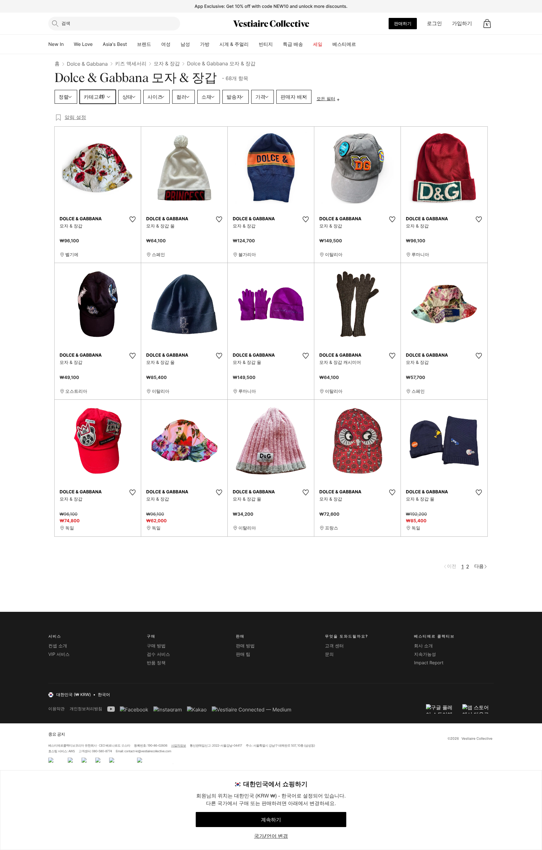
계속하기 (271, 819)
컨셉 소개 (57, 646)
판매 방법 (245, 646)
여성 (166, 44)
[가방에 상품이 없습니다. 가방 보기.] (487, 23)
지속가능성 (425, 654)
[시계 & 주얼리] (253, 44)
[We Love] (97, 44)
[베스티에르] (361, 44)
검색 (65, 23)
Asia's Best (115, 44)
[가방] (214, 44)
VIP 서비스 (59, 654)
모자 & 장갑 (167, 63)
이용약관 (56, 708)
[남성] (195, 44)
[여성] (175, 44)
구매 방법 (156, 646)
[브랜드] (156, 44)
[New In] (68, 44)
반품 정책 (156, 663)
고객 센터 (334, 646)
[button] (487, 23)
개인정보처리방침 (86, 708)
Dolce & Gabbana (87, 64)
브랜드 (144, 44)
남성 (185, 44)
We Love (83, 44)
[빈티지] (277, 44)
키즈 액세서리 (131, 63)
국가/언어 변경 (271, 836)
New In (56, 44)
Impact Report (429, 663)
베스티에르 (344, 44)
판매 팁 (243, 654)
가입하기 (462, 23)
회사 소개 (423, 646)
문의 (329, 654)
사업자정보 (178, 746)
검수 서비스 (158, 654)
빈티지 (266, 44)
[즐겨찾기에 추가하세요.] (132, 219)
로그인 (434, 23)
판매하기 (403, 23)
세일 (317, 44)
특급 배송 (293, 44)
